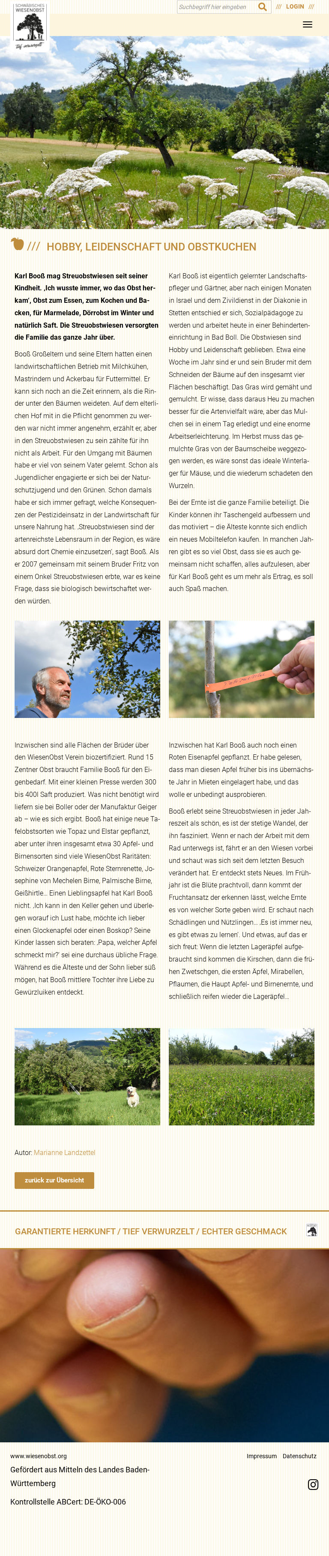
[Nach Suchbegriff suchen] (263, 7)
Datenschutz (300, 1456)
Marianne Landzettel (65, 1153)
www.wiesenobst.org (38, 1456)
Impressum (262, 1456)
